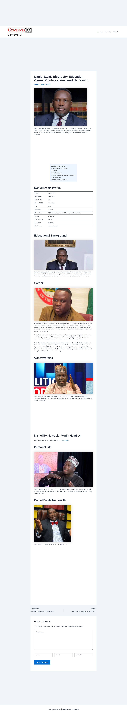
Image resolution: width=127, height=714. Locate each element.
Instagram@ (65, 440)
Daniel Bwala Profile (58, 166)
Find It (115, 32)
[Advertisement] (56, 13)
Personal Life (57, 177)
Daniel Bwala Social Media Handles (64, 175)
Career (55, 170)
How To (107, 32)
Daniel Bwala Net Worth (59, 179)
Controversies (57, 173)
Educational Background (60, 168)
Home (100, 32)
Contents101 (15, 34)
